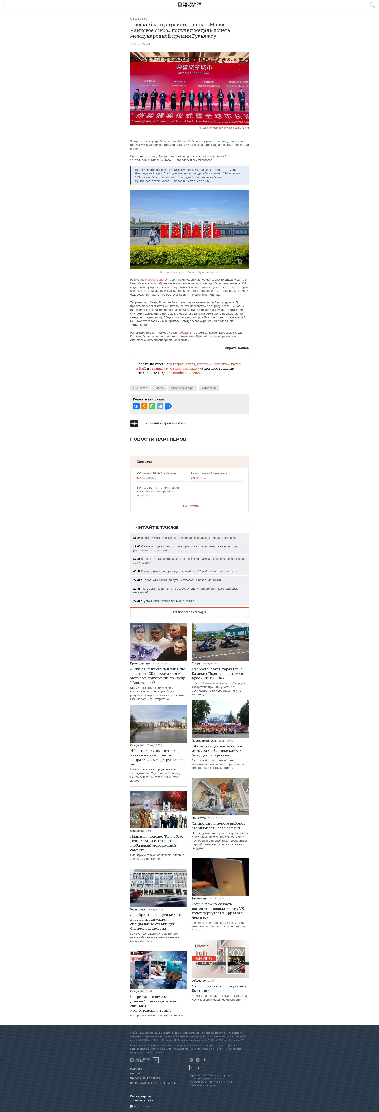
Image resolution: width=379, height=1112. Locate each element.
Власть (159, 388)
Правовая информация (145, 1078)
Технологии (200, 898)
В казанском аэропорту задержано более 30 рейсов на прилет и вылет (185, 571)
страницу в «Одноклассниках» (174, 368)
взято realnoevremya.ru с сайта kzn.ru (227, 127)
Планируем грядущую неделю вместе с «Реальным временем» (157, 847)
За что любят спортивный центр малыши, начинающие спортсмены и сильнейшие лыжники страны (218, 757)
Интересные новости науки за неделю (156, 1005)
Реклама (135, 1073)
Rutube (178, 373)
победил (183, 332)
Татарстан (209, 388)
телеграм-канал (182, 364)
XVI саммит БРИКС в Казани (156, 475)
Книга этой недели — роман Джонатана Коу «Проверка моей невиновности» (219, 992)
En (199, 1067)
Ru (192, 1067)
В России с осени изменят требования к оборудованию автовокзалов (184, 538)
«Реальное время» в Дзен (166, 423)
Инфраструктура (182, 388)
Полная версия (140, 1096)
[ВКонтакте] (136, 406)
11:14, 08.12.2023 (140, 44)
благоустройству (156, 279)
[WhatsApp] (152, 406)
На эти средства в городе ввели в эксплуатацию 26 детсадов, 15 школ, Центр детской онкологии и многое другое (158, 765)
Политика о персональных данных (153, 1083)
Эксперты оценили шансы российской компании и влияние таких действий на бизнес (219, 917)
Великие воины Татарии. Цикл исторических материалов (158, 491)
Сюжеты (144, 461)
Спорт (196, 663)
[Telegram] (160, 406)
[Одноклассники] (144, 406)
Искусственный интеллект (209, 475)
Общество (139, 18)
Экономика (137, 909)
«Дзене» (194, 373)
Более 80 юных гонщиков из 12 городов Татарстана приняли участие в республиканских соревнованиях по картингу (219, 681)
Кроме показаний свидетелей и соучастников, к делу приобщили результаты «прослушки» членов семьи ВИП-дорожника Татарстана (157, 684)
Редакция (136, 1068)
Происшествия (140, 663)
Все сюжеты (191, 505)
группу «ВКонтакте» (213, 364)
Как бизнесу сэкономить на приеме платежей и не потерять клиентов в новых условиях (155, 927)
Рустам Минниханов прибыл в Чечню (163, 601)
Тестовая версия (141, 1100)
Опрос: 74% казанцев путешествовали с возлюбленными (177, 580)
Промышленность (204, 740)
